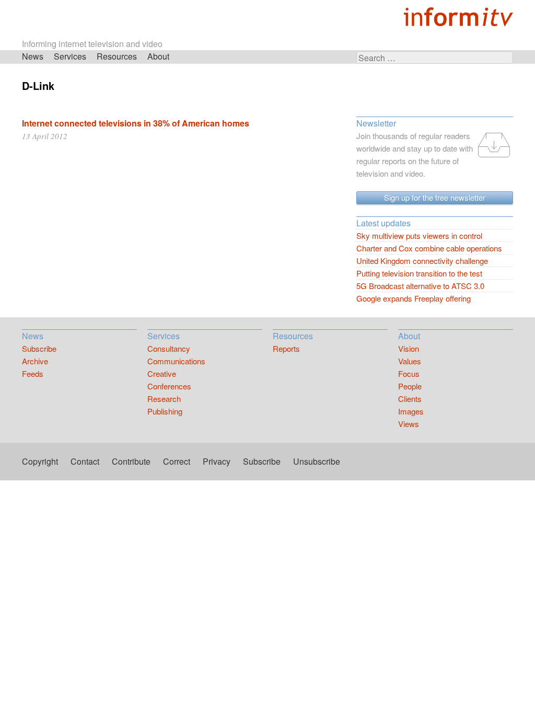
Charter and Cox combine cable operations (429, 248)
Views (408, 423)
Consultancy (168, 348)
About (158, 56)
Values (409, 360)
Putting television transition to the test (419, 273)
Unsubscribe (316, 461)
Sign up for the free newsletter (434, 197)
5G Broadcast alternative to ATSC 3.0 (420, 285)
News (32, 56)
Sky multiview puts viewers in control (419, 235)
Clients (410, 398)
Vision (408, 348)
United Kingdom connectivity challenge (422, 260)
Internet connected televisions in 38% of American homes (135, 123)
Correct (176, 461)
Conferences (169, 386)
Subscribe (39, 348)
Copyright (40, 461)
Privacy (216, 461)
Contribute (131, 461)
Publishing (164, 411)
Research (164, 398)
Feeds (32, 373)
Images (411, 411)
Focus (409, 373)
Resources (117, 56)
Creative (161, 373)
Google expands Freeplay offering (413, 298)
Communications (176, 360)
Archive (35, 360)
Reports (286, 348)
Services (70, 56)
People (410, 386)
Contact (85, 461)
